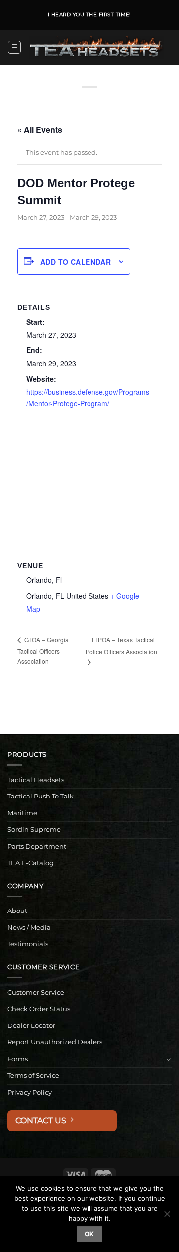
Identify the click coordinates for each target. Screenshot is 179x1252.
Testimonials (27, 944)
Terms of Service (33, 1075)
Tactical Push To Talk (40, 796)
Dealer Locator (31, 1025)
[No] (167, 1217)
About (17, 910)
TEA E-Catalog (30, 863)
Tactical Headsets (35, 780)
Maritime (22, 813)
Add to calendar (75, 262)
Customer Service (35, 992)
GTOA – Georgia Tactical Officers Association (43, 650)
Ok (89, 1234)
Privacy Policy (29, 1092)
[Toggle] (169, 1059)
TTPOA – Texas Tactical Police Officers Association (121, 645)
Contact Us (42, 1120)
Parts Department (36, 846)
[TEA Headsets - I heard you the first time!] (96, 47)
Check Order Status (38, 1009)
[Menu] (14, 47)
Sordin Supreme (34, 829)
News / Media (29, 927)
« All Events (39, 129)
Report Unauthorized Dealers (54, 1042)
